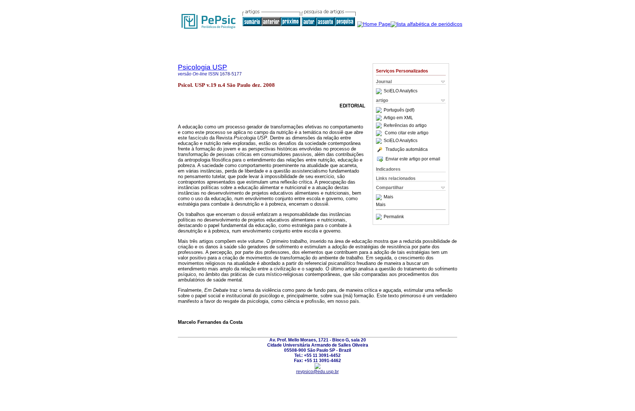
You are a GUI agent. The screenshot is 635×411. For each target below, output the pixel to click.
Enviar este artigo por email (412, 159)
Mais (388, 197)
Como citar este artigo (406, 133)
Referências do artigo (405, 125)
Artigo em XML (398, 117)
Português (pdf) (399, 110)
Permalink (394, 216)
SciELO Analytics (400, 91)
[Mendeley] (380, 197)
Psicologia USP (202, 67)
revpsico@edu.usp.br (317, 371)
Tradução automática (406, 149)
